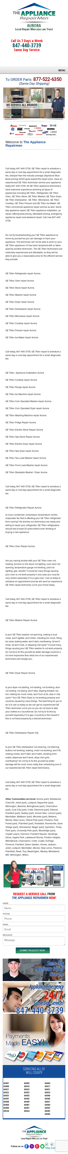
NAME (5, 903)
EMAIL (6, 924)
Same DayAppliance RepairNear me (49, 968)
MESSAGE (7, 934)
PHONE (6, 913)
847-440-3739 (27, 45)
